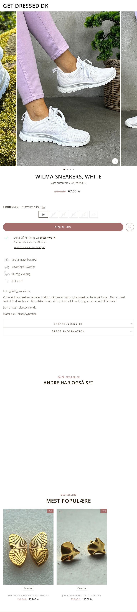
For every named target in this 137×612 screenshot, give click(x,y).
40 (83, 214)
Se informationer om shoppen (29, 247)
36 (43, 214)
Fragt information (68, 331)
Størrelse (21, 206)
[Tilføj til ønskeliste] (130, 227)
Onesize (28, 588)
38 (63, 214)
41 (94, 214)
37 (53, 214)
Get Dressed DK (26, 5)
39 (73, 214)
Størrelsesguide (68, 323)
